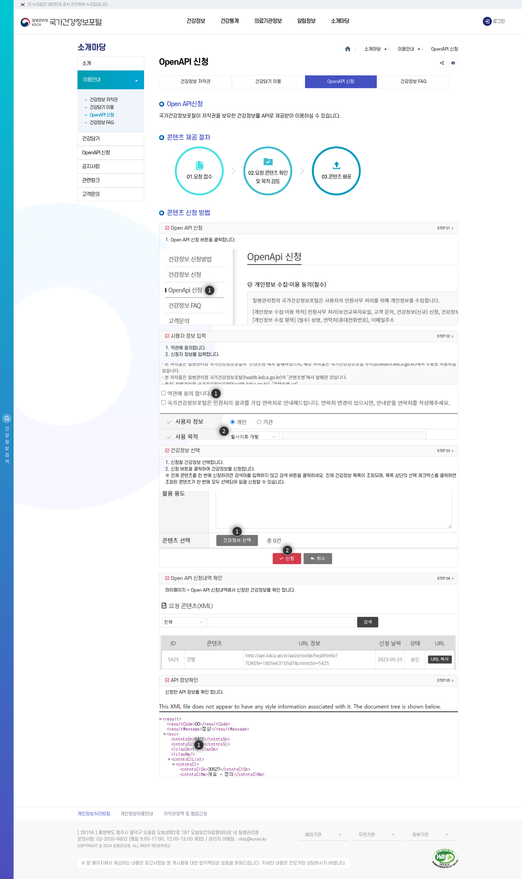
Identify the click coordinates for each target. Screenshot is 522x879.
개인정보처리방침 (93, 814)
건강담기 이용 (102, 107)
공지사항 (91, 167)
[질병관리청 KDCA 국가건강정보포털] (61, 21)
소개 (86, 63)
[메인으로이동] (347, 49)
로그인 (499, 21)
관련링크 (91, 180)
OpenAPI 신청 (102, 115)
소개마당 (340, 21)
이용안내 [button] (406, 49)
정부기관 (420, 834)
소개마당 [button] (372, 49)
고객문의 (91, 194)
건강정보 (196, 21)
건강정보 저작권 (103, 99)
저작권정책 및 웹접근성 (185, 814)
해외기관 (313, 834)
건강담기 (91, 139)
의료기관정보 (268, 21)
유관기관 (367, 834)
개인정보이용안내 (136, 814)
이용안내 (91, 80)
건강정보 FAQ (101, 122)
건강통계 (229, 21)
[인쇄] (453, 63)
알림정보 (306, 21)
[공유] (442, 63)
